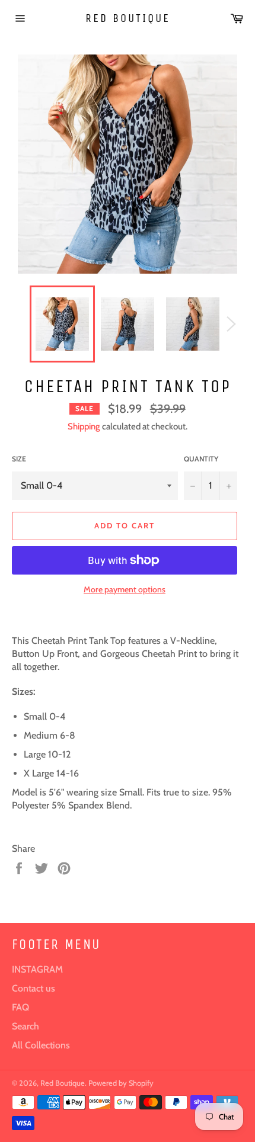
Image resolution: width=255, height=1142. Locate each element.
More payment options (124, 589)
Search (25, 1026)
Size (19, 458)
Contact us (33, 988)
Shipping (84, 426)
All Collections (41, 1045)
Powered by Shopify (121, 1083)
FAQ (20, 1007)
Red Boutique (127, 18)
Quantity (201, 458)
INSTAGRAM (37, 969)
